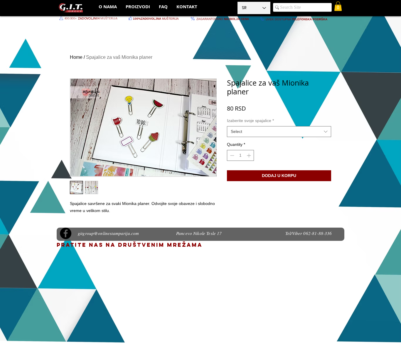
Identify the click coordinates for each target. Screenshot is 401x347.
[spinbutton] (240, 155)
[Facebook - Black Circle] (65, 233)
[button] (338, 6)
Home (76, 57)
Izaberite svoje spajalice (250, 120)
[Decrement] (231, 155)
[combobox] (279, 131)
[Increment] (249, 155)
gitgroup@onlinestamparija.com (108, 233)
